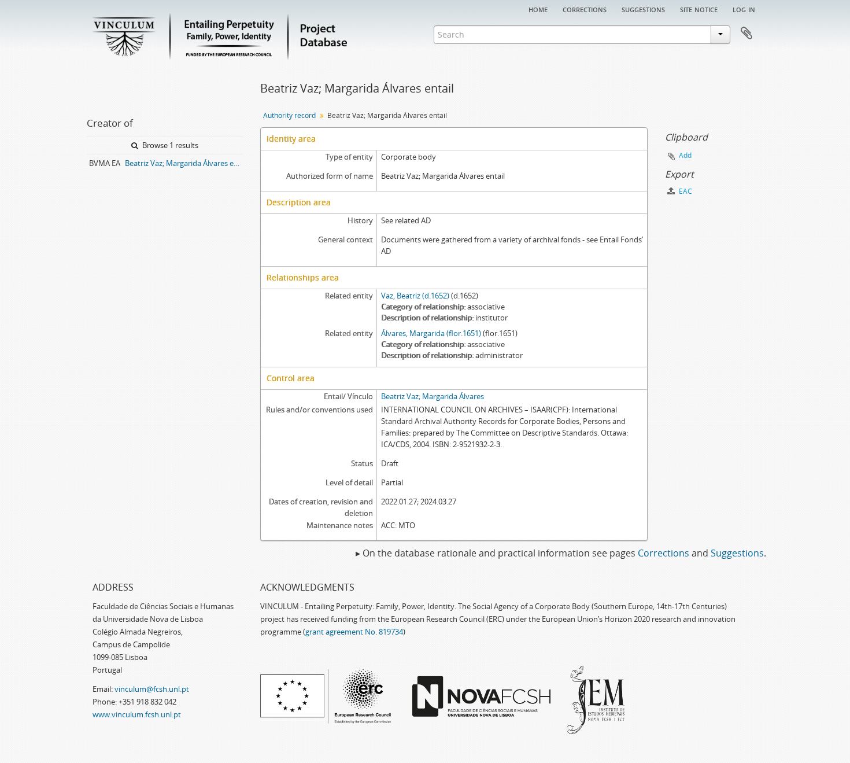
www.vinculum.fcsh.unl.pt (137, 714)
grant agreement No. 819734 (354, 631)
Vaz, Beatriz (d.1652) (415, 295)
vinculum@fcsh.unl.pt (151, 689)
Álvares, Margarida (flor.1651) (431, 333)
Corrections (585, 8)
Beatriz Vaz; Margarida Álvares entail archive (184, 163)
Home (538, 8)
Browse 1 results (169, 145)
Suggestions (643, 8)
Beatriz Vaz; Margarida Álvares (432, 396)
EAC (684, 191)
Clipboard (746, 33)
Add (685, 155)
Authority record (289, 115)
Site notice (699, 8)
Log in (744, 8)
